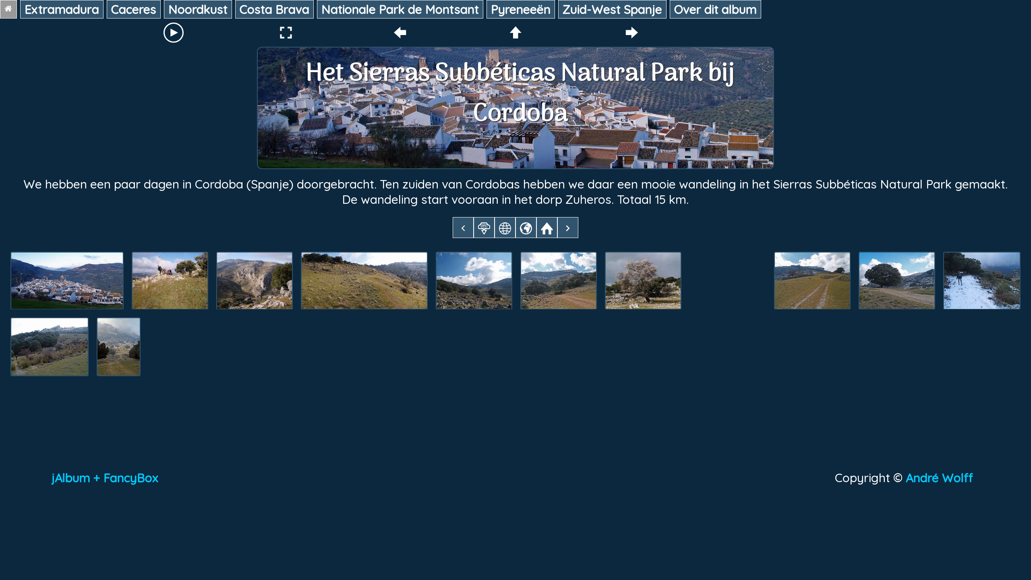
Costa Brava (274, 9)
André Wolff (942, 477)
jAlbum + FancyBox (105, 477)
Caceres (133, 9)
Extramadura (62, 9)
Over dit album (715, 9)
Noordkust (198, 9)
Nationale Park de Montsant (400, 9)
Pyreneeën (521, 9)
